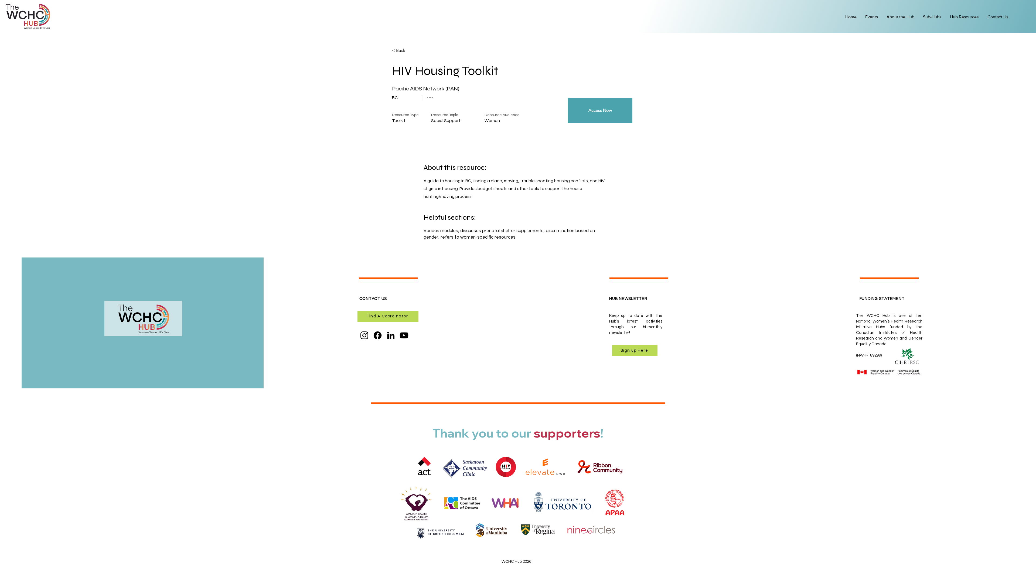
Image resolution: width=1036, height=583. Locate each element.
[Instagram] (364, 335)
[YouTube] (404, 335)
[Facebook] (377, 335)
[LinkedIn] (391, 335)
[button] (964, 17)
